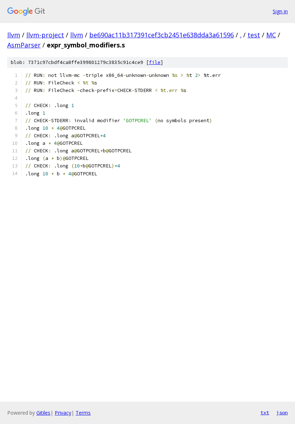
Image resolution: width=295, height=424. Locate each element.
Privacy (63, 412)
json (282, 412)
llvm (13, 35)
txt (264, 412)
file (154, 62)
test (254, 35)
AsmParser (24, 45)
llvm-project (45, 35)
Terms (83, 412)
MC (271, 35)
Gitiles (43, 412)
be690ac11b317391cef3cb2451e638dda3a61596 (161, 35)
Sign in (280, 11)
